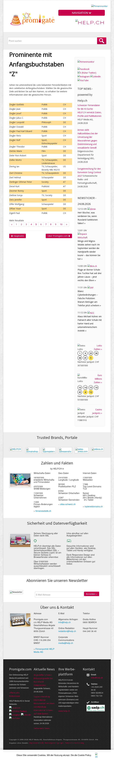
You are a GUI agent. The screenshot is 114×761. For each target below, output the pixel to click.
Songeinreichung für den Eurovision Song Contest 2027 (89, 172)
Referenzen (14, 696)
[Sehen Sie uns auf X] (86, 72)
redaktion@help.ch (67, 631)
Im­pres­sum (33, 743)
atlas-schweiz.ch (68, 504)
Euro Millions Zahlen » (98, 379)
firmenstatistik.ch (43, 510)
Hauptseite (18, 235)
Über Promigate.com (58, 235)
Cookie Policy (84, 755)
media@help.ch (65, 642)
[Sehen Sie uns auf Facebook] (83, 68)
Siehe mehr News (42, 728)
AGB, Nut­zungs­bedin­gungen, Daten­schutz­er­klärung (62, 743)
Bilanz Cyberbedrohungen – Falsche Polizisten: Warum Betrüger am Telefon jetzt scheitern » (89, 298)
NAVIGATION (80, 13)
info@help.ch (64, 622)
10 (61, 224)
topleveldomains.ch (94, 506)
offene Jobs (14, 692)
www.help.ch (64, 711)
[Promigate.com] (32, 19)
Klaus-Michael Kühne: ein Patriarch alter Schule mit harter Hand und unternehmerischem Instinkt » (90, 323)
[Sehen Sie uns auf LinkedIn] (95, 76)
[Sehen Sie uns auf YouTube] (82, 80)
